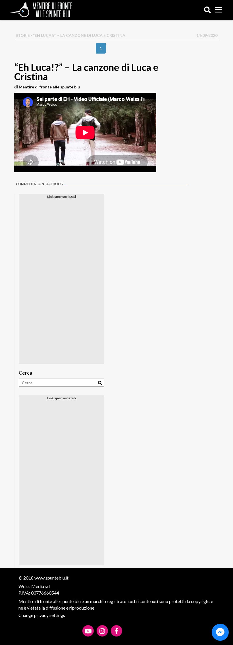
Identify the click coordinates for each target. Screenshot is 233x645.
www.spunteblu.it (51, 577)
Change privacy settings (41, 615)
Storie (23, 35)
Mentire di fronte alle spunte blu (49, 86)
